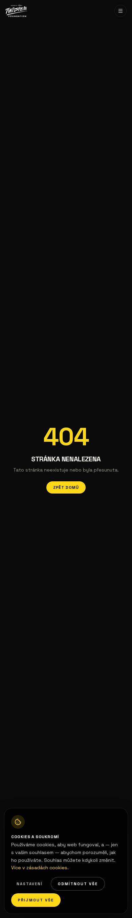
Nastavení (30, 883)
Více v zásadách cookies (39, 868)
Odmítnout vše (78, 883)
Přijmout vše (36, 900)
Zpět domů (66, 487)
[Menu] (120, 11)
